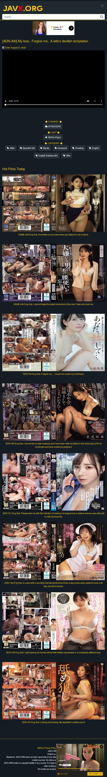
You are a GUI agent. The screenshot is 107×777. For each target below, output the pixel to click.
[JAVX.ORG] (23, 8)
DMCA (40, 747)
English (95, 148)
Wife (68, 155)
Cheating (79, 148)
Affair (11, 148)
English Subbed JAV (48, 155)
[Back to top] (102, 771)
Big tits (45, 148)
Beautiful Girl (28, 148)
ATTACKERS (54, 126)
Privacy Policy (50, 747)
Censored (62, 148)
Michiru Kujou (54, 137)
